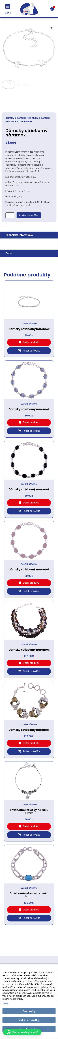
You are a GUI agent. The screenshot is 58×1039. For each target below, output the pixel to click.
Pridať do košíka (28, 215)
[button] (51, 28)
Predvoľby (29, 1011)
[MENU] (7, 6)
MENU (7, 12)
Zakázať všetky (29, 1020)
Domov (9, 118)
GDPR (5, 1003)
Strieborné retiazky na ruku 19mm (29, 811)
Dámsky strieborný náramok (29, 329)
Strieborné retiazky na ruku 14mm (29, 894)
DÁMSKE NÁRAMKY (27, 118)
